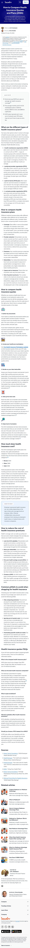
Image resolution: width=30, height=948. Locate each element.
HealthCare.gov (8, 758)
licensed (17, 921)
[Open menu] (2, 2)
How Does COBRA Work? (16, 857)
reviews (21, 40)
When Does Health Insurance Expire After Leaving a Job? (17, 838)
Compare (4, 901)
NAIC (5, 769)
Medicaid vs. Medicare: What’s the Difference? (18, 819)
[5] (7, 457)
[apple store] (5, 931)
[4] (20, 438)
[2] (9, 387)
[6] (26, 680)
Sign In (26, 2)
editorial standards (15, 43)
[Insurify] (8, 2)
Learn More (4, 910)
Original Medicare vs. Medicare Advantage (18, 790)
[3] (16, 415)
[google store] (16, 931)
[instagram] (9, 927)
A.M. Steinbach (13, 28)
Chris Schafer (12, 30)
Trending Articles (6, 906)
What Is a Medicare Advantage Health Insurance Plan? (18, 848)
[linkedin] (12, 927)
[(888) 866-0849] (19, 2)
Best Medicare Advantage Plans (18, 828)
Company (4, 914)
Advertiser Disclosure (6, 44)
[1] (10, 102)
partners (7, 37)
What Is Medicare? (14, 799)
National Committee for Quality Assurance (15, 778)
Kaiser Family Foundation (11, 753)
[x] (6, 927)
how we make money (18, 41)
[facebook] (2, 927)
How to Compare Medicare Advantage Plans (17, 809)
